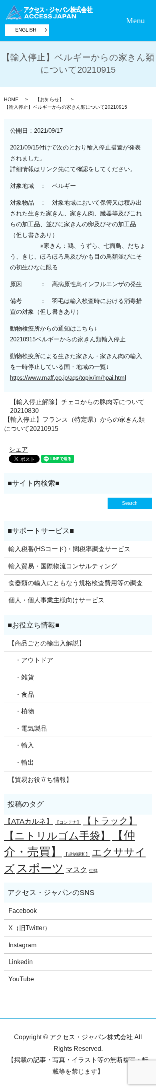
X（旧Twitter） (29, 928)
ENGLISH (25, 30)
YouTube (21, 979)
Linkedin (20, 961)
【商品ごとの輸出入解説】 (46, 643)
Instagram (22, 945)
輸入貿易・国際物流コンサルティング (62, 566)
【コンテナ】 (68, 822)
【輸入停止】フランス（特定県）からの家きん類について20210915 (74, 424)
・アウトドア (30, 660)
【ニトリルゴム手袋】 (57, 836)
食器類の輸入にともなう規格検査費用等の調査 (75, 583)
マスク (76, 870)
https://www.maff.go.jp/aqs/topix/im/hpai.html (68, 377)
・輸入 (21, 745)
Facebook (22, 910)
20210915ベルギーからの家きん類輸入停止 (68, 339)
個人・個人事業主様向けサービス (56, 600)
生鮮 (93, 870)
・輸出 (21, 762)
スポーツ (40, 868)
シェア (18, 449)
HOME (11, 99)
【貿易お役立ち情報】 (40, 779)
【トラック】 (110, 821)
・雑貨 (21, 677)
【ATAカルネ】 (28, 821)
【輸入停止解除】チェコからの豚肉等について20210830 (77, 406)
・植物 (21, 711)
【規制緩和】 (77, 854)
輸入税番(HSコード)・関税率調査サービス (69, 549)
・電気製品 (27, 728)
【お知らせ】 (49, 99)
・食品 (21, 694)
